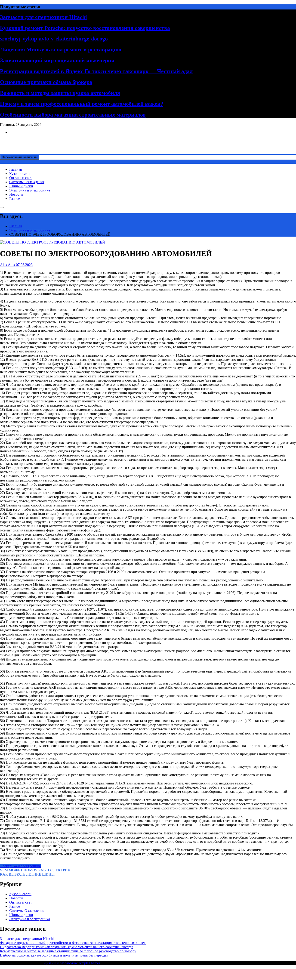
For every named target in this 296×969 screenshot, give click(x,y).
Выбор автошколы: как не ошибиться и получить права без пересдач (54, 955)
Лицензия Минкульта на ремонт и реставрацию (60, 49)
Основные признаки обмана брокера (46, 82)
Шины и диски (21, 186)
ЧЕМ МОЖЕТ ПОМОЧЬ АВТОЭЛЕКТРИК (35, 870)
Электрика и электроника (29, 190)
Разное (14, 199)
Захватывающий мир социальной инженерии (57, 60)
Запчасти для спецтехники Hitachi (43, 17)
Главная (15, 169)
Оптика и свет (20, 178)
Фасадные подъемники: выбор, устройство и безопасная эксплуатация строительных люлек (73, 943)
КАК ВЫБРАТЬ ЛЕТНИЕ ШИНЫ (27, 874)
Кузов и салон (20, 174)
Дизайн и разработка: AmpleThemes (72, 963)
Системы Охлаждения (26, 182)
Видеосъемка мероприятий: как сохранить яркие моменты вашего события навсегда (66, 947)
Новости (16, 194)
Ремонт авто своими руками (22, 140)
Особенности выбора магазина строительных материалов (73, 115)
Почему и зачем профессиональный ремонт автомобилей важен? (81, 104)
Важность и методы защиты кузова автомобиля (60, 93)
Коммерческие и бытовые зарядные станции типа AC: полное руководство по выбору (68, 951)
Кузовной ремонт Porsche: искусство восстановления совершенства (85, 28)
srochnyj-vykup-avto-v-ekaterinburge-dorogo (54, 39)
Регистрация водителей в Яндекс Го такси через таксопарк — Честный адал (96, 71)
